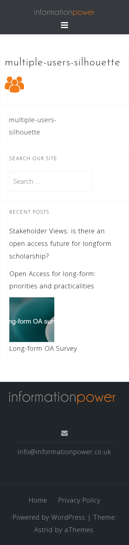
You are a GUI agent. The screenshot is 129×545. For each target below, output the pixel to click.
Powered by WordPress (49, 516)
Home (38, 499)
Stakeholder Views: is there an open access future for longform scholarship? (60, 243)
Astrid (43, 529)
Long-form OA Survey (43, 348)
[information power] (62, 396)
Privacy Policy (79, 499)
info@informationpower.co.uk (64, 451)
